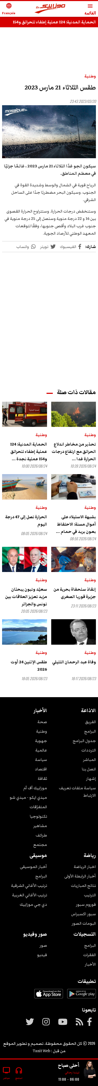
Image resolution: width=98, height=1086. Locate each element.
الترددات (88, 750)
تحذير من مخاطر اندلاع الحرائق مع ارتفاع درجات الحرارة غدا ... (74, 451)
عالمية (41, 750)
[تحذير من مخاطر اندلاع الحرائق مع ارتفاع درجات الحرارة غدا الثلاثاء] (73, 414)
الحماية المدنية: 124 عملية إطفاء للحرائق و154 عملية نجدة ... (28, 451)
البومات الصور (84, 923)
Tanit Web (41, 1051)
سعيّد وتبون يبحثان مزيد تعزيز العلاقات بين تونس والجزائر (26, 596)
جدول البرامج (84, 741)
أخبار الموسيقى (33, 866)
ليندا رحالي (72, 1072)
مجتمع (40, 844)
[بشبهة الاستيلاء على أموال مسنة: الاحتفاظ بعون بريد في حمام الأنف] (73, 486)
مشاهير (40, 826)
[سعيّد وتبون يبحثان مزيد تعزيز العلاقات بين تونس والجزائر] (24, 559)
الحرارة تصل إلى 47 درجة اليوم (26, 520)
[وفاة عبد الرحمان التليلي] (73, 631)
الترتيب (90, 895)
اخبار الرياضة (85, 866)
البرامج (90, 731)
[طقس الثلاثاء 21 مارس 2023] (49, 131)
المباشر (89, 759)
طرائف (41, 835)
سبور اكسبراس (83, 914)
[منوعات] (89, 1071)
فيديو (42, 955)
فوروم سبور (86, 904)
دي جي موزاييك (33, 904)
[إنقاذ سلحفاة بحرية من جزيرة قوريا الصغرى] (73, 559)
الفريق (90, 722)
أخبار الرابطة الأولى (80, 876)
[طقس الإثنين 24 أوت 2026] (24, 631)
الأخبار (90, 964)
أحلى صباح (68, 1065)
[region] (49, 315)
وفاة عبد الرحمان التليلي (74, 662)
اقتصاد (41, 769)
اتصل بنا (89, 769)
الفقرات (89, 955)
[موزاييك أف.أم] (50, 9)
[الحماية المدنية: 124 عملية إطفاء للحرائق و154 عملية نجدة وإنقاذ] (24, 414)
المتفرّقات (38, 807)
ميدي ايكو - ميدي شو (28, 797)
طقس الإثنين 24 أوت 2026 (29, 665)
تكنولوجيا (38, 816)
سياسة (41, 759)
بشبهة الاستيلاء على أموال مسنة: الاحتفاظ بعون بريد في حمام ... (76, 524)
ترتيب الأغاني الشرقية (29, 885)
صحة (42, 722)
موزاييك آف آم (35, 788)
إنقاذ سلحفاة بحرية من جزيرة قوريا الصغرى (75, 593)
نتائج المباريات (83, 885)
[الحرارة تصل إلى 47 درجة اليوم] (24, 486)
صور (43, 945)
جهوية (41, 741)
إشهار (91, 778)
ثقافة (42, 778)
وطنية (90, 76)
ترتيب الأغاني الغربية (29, 895)
